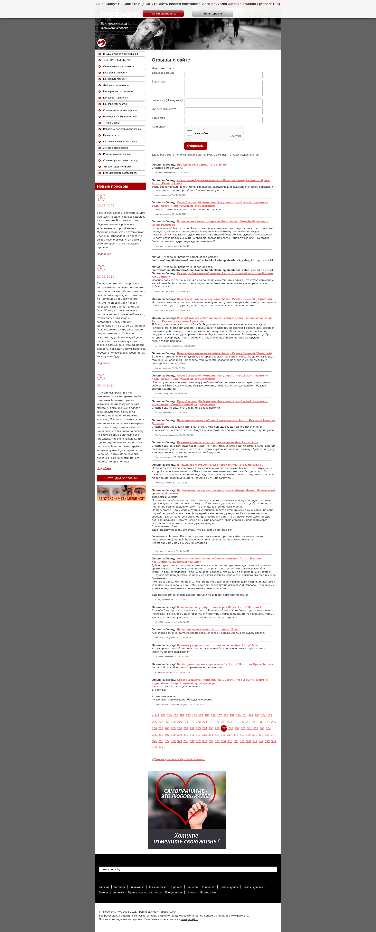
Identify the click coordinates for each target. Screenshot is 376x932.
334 (211, 741)
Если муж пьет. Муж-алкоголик (120, 116)
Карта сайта (208, 892)
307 (167, 734)
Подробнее (104, 253)
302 (255, 728)
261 (244, 715)
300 (243, 728)
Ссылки (191, 892)
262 (251, 715)
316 (223, 734)
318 (235, 734)
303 (262, 728)
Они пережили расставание (118, 66)
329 (179, 741)
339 (242, 741)
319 (242, 734)
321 (254, 734)
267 (160, 721)
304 (268, 728)
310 (185, 734)
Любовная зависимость (116, 85)
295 (211, 728)
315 (217, 734)
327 (167, 741)
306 (160, 734)
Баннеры (192, 887)
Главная (104, 887)
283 (261, 721)
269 (173, 721)
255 (207, 715)
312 (198, 734)
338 (236, 741)
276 (217, 721)
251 (182, 715)
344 (273, 741)
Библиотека (136, 887)
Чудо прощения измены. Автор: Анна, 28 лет (208, 629)
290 (179, 728)
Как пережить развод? (115, 104)
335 (217, 741)
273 (198, 721)
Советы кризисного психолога (120, 110)
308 (173, 734)
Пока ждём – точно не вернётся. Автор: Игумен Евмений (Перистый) (224, 298)
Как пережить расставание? (119, 91)
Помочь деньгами (253, 887)
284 (267, 721)
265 (269, 715)
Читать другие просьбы (121, 478)
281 (248, 721)
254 (200, 715)
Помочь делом (229, 887)
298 (230, 728)
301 (249, 728)
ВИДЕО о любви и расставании (120, 53)
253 (194, 715)
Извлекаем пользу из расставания (122, 129)
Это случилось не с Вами (117, 166)
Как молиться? (157, 887)
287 (160, 728)
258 (225, 715)
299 (237, 728)
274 (204, 721)
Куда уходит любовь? (115, 72)
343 (267, 741)
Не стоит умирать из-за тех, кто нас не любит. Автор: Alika (217, 442)
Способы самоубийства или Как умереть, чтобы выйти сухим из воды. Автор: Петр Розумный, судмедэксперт (210, 204)
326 (160, 741)
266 (154, 721)
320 (248, 734)
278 (229, 721)
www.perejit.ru (189, 919)
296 (217, 728)
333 (204, 741)
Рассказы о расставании (117, 154)
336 (223, 741)
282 (254, 721)
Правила (177, 887)
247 (157, 715)
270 (179, 721)
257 (219, 715)
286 (154, 728)
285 (273, 721)
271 (185, 721)
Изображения (174, 892)
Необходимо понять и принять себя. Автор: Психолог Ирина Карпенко (226, 664)
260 (238, 715)
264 (263, 715)
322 (260, 734)
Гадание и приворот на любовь (120, 141)
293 (198, 728)
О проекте (208, 887)
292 (192, 728)
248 (163, 715)
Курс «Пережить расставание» (120, 173)
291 (185, 728)
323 (267, 734)
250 (175, 715)
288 (167, 728)
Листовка (118, 892)
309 (179, 734)
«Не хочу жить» (111, 122)
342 (261, 741)
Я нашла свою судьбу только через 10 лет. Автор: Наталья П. (220, 464)
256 (213, 715)
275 (211, 721)
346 (160, 747)
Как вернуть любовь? (115, 79)
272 (192, 721)
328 (173, 741)
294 (204, 728)
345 (154, 747)
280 (242, 721)
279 (236, 721)
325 (154, 741)
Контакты (119, 887)
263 (257, 715)
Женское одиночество (115, 148)
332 (198, 741)
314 (210, 734)
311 (192, 734)
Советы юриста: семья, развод (120, 160)
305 (154, 734)
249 (169, 715)
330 (185, 741)
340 (248, 741)
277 (223, 721)
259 (232, 715)
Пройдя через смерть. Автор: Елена (202, 164)
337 (229, 741)
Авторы (103, 892)
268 (167, 721)
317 (229, 734)
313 (204, 734)
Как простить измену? (115, 97)
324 (273, 734)
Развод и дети (111, 135)
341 (254, 741)
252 (188, 715)
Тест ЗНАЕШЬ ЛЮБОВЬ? (117, 60)
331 (192, 741)
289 (173, 728)
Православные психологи (144, 892)
